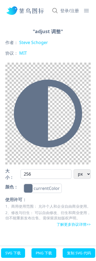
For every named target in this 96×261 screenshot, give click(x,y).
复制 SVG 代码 (79, 252)
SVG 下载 (13, 252)
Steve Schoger (33, 42)
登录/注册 (69, 11)
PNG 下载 (44, 252)
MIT (22, 53)
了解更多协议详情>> (74, 224)
